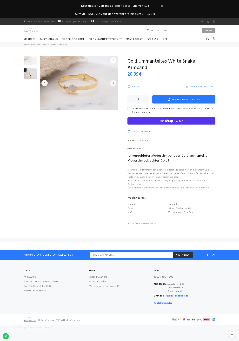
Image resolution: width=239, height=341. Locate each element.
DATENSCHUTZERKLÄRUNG (37, 286)
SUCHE (208, 30)
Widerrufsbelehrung (192, 109)
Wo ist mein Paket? (98, 281)
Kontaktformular (163, 303)
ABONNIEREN (182, 255)
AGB (157, 109)
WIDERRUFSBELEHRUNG (35, 291)
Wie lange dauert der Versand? (104, 286)
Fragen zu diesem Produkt (202, 87)
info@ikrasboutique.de (175, 296)
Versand (136, 87)
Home (26, 44)
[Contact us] (6, 336)
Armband (143, 141)
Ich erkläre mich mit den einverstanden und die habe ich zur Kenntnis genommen (173, 110)
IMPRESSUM (30, 277)
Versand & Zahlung (98, 277)
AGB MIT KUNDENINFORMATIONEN (41, 281)
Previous (44, 83)
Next (113, 83)
